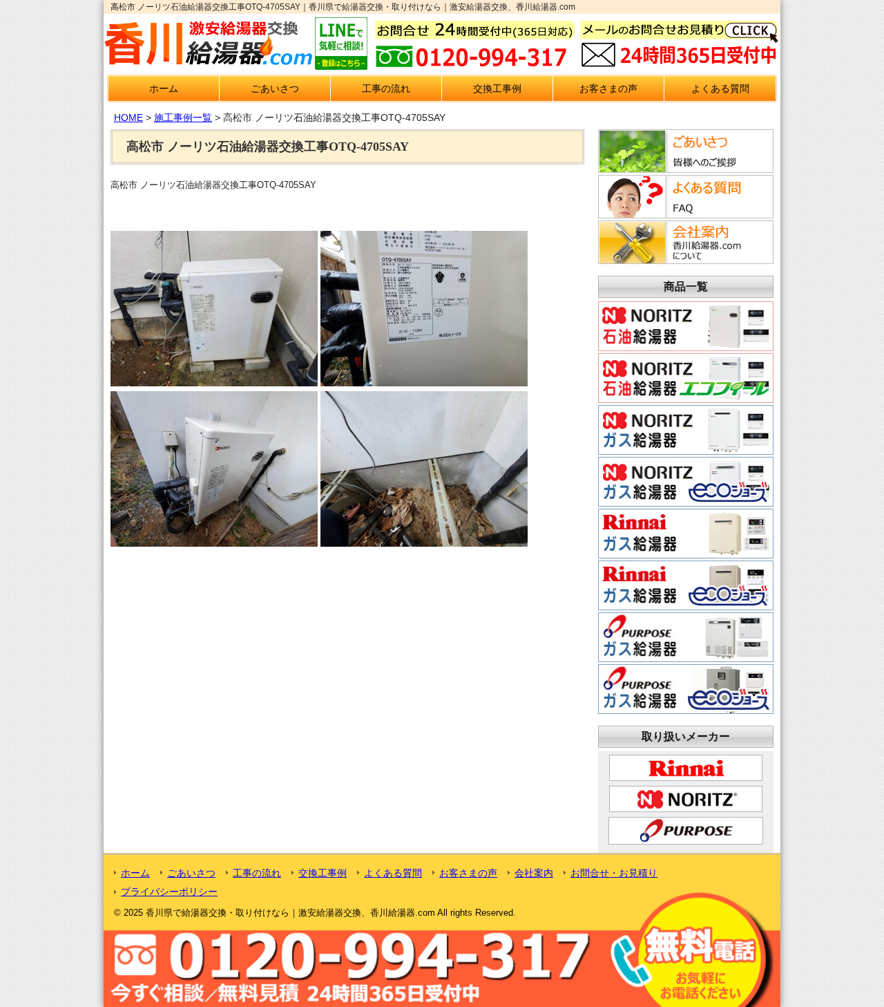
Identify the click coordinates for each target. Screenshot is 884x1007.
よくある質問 (720, 88)
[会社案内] (683, 259)
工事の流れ (386, 88)
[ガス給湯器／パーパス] (686, 656)
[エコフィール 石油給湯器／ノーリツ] (686, 397)
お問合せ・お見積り (613, 872)
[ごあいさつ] (683, 168)
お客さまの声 (608, 88)
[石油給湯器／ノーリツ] (686, 345)
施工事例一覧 (183, 117)
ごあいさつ (275, 88)
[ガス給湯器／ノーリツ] (686, 449)
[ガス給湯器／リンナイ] (686, 553)
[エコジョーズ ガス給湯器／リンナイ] (686, 604)
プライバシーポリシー (169, 891)
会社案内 (534, 872)
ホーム (163, 88)
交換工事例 (497, 88)
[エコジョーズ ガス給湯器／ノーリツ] (686, 501)
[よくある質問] (683, 214)
